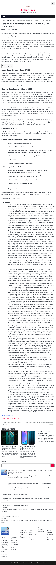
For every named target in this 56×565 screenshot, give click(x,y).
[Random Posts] (52, 16)
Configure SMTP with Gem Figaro (10, 517)
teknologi (16, 418)
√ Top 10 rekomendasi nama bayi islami (44, 432)
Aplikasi (3, 418)
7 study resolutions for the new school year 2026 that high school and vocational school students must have (4, 546)
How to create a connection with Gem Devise (50, 534)
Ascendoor (33, 562)
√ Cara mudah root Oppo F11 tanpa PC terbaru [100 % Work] (9, 448)
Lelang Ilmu (28, 9)
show (10, 66)
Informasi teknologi (7, 415)
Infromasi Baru (9, 418)
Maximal (14, 29)
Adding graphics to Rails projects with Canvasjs (15, 505)
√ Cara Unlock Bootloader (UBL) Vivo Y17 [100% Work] (27, 448)
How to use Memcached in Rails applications (15, 494)
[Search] (52, 465)
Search (3, 462)
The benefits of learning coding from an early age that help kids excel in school (29, 483)
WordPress (45, 562)
